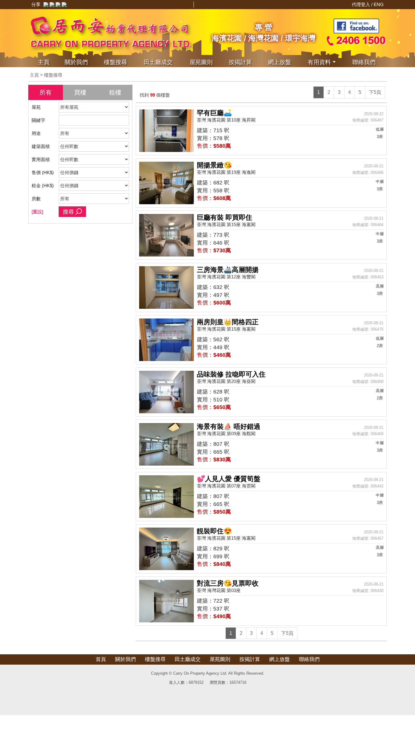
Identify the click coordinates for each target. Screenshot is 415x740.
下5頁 (375, 92)
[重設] (37, 211)
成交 (158, 62)
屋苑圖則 (201, 62)
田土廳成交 (188, 659)
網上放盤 (279, 62)
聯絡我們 (364, 62)
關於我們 (76, 62)
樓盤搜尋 (115, 62)
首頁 (101, 659)
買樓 (80, 92)
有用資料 (319, 62)
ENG (379, 4)
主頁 (44, 62)
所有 (45, 92)
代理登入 (361, 4)
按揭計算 (240, 62)
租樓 (115, 92)
